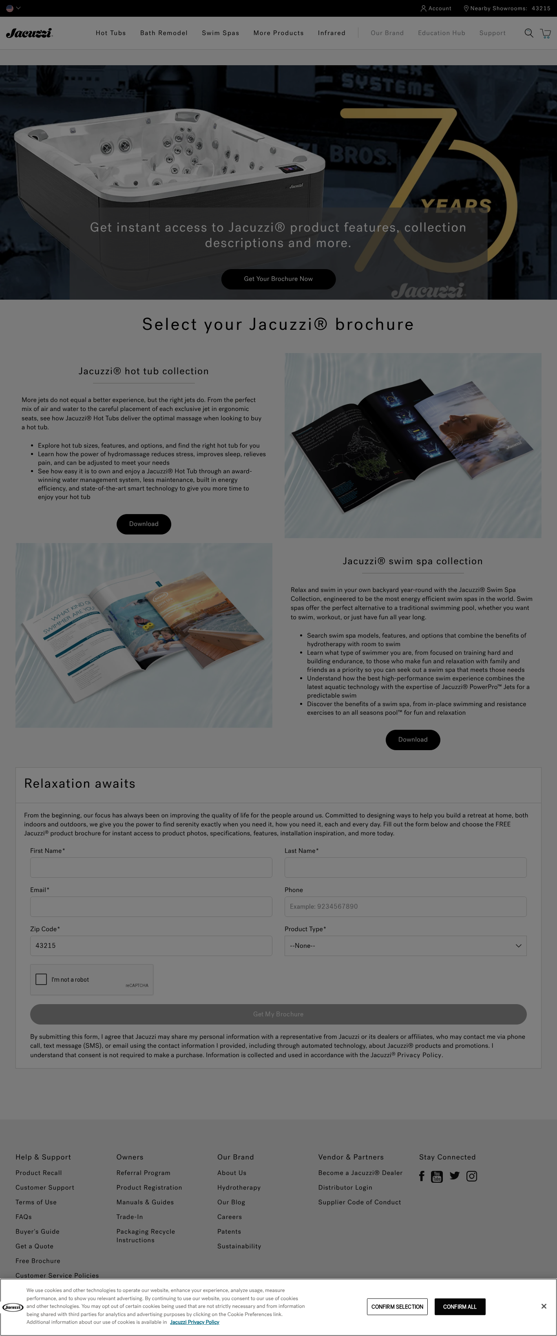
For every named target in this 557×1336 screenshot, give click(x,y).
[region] (278, 1307)
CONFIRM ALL (460, 1306)
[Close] (544, 1306)
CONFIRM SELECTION (397, 1306)
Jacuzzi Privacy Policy (194, 1322)
